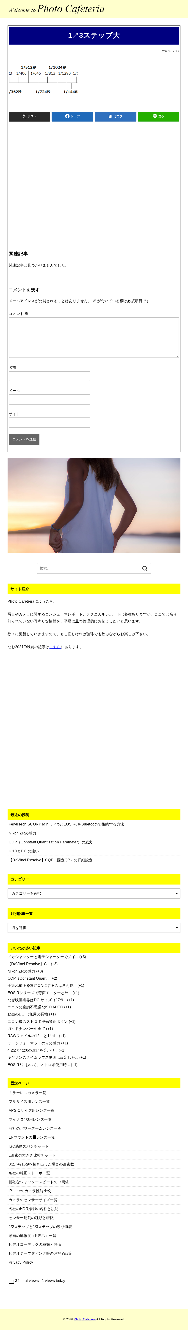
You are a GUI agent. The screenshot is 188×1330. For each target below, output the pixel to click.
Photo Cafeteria (85, 1319)
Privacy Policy (21, 1262)
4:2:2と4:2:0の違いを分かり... (33, 1050)
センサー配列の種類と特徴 (31, 1218)
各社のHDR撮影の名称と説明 (34, 1209)
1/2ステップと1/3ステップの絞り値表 (40, 1227)
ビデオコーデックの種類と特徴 (35, 1244)
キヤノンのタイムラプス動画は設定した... (43, 1057)
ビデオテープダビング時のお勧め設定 (41, 1253)
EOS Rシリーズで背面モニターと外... (40, 993)
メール (14, 391)
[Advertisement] (94, 176)
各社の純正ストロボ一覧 (29, 1173)
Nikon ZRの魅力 (21, 971)
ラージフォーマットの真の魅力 (34, 1043)
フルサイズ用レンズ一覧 (29, 1101)
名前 (12, 367)
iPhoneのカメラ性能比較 (30, 1191)
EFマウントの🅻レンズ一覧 (32, 1137)
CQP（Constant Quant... (29, 978)
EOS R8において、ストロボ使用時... (39, 1065)
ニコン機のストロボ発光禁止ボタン (38, 1021)
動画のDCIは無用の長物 (28, 1014)
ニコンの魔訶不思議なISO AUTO (35, 1007)
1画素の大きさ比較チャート (32, 1155)
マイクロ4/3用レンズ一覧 (30, 1119)
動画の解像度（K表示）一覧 (32, 1236)
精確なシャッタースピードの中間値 (39, 1182)
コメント (18, 314)
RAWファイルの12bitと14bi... (33, 1036)
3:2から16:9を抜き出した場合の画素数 (41, 1164)
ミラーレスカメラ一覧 (27, 1093)
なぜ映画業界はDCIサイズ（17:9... (37, 1000)
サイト (14, 414)
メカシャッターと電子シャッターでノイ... (43, 957)
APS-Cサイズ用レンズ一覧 (32, 1110)
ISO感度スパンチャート (29, 1146)
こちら (55, 647)
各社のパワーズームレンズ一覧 (35, 1128)
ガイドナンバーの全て (26, 1029)
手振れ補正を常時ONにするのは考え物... (42, 985)
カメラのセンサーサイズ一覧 (33, 1200)
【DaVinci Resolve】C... (29, 964)
